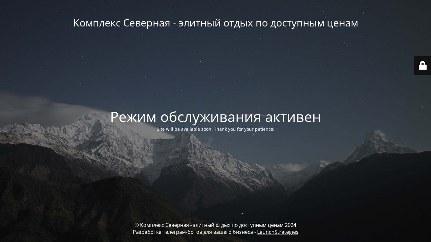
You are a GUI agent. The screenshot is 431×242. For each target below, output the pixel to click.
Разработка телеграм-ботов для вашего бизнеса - (215, 231)
